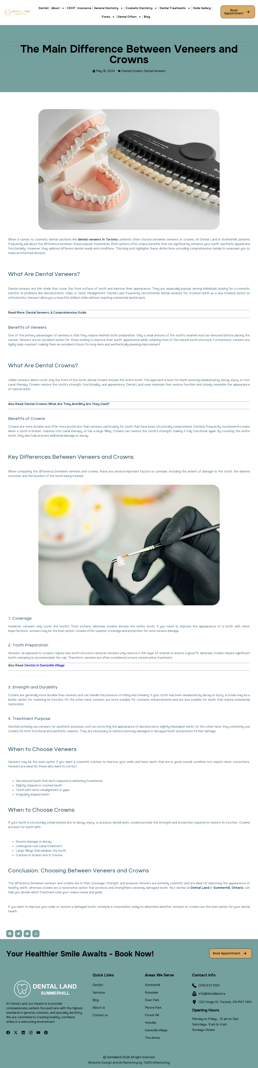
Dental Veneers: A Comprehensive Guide (56, 313)
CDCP (71, 8)
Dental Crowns (132, 71)
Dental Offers (127, 17)
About (55, 8)
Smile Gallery (202, 8)
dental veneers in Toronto (98, 239)
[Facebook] (8, 1032)
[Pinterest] (46, 1032)
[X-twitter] (16, 1032)
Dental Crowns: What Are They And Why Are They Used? (67, 404)
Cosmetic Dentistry (139, 8)
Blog (147, 17)
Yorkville (150, 1023)
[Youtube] (38, 1032)
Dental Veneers (154, 71)
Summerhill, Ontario (228, 888)
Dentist (44, 8)
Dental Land (200, 888)
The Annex (152, 1038)
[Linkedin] (23, 1032)
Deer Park (152, 1000)
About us (99, 1008)
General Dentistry (106, 8)
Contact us (100, 1015)
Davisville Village (156, 1030)
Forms (106, 17)
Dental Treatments (173, 8)
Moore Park (153, 1008)
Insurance (84, 8)
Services (99, 993)
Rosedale (151, 993)
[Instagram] (31, 1032)
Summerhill (152, 985)
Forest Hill (152, 1015)
